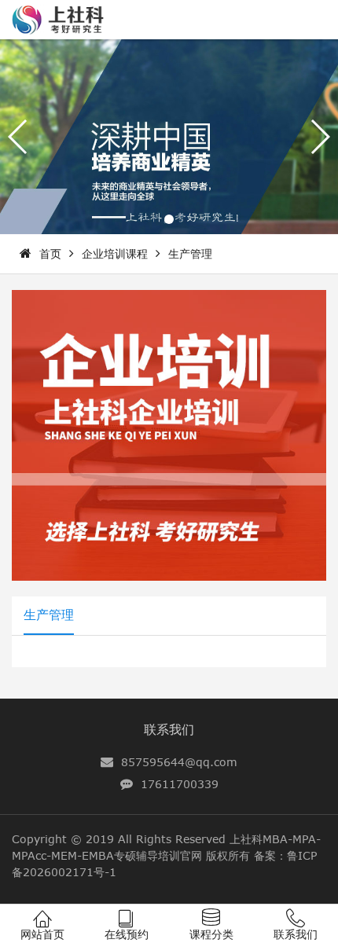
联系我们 (169, 729)
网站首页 (42, 934)
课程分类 (211, 934)
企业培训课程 (115, 253)
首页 (50, 253)
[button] (169, 219)
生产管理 (190, 253)
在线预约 (127, 934)
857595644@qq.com (179, 762)
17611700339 (180, 784)
